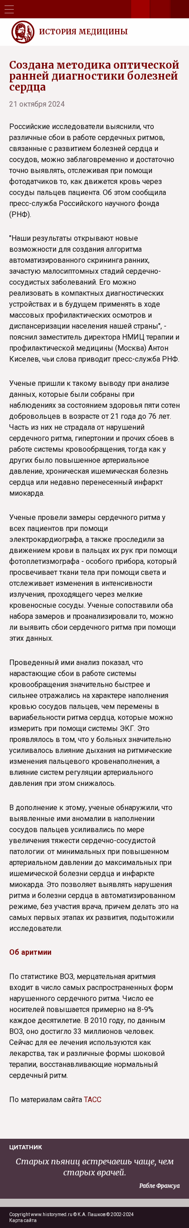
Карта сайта (23, 1220)
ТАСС (92, 1099)
